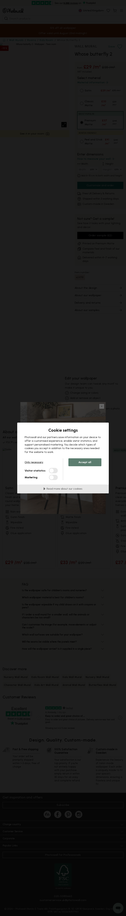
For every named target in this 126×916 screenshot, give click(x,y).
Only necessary (34, 462)
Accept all (84, 462)
